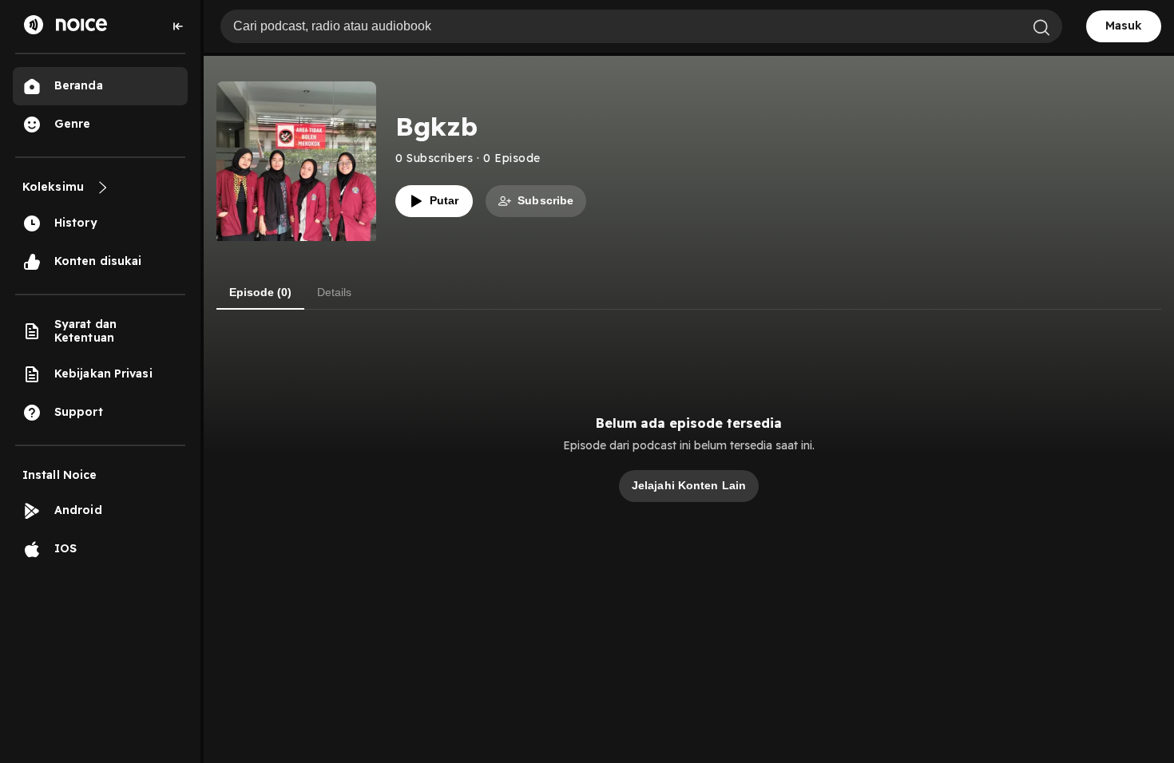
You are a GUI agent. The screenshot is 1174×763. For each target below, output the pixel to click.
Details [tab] (334, 292)
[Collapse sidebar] (178, 26)
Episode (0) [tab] (260, 292)
